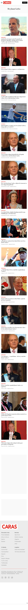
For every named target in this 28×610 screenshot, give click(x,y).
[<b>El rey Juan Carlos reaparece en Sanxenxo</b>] (14, 56)
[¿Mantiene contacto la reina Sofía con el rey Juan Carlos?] (14, 228)
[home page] (7, 2)
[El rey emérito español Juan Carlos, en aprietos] (14, 372)
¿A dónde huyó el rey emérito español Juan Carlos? (13, 270)
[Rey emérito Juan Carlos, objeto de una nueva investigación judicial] (14, 170)
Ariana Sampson (10, 71)
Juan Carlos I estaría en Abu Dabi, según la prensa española (13, 299)
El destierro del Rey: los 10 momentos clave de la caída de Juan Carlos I (13, 328)
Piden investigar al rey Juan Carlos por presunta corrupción (12, 443)
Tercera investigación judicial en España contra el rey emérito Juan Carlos (12, 155)
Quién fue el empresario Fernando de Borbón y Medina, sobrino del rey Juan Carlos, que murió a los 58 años (12, 40)
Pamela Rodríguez (11, 43)
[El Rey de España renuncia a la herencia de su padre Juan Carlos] (14, 401)
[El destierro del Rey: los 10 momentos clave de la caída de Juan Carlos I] (14, 314)
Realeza (3, 37)
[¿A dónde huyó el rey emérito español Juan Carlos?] (14, 257)
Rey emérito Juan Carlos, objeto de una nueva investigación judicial (14, 184)
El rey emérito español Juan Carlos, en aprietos (12, 386)
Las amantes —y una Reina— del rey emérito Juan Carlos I (13, 357)
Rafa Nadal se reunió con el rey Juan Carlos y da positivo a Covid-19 (13, 126)
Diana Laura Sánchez (12, 99)
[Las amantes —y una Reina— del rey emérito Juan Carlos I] (14, 343)
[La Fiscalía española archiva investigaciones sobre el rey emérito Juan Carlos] (14, 83)
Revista (24, 2)
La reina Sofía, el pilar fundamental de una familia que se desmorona (13, 212)
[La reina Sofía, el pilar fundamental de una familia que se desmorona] (14, 199)
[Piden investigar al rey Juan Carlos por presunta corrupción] (14, 430)
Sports (3, 124)
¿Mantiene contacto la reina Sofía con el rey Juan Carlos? (13, 241)
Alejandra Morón (13, 157)
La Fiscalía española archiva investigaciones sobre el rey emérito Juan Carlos (13, 97)
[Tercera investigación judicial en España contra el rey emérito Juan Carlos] (14, 141)
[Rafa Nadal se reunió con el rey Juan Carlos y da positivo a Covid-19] (14, 112)
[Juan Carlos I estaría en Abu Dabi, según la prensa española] (14, 285)
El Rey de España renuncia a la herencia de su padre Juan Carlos (13, 414)
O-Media (3, 547)
